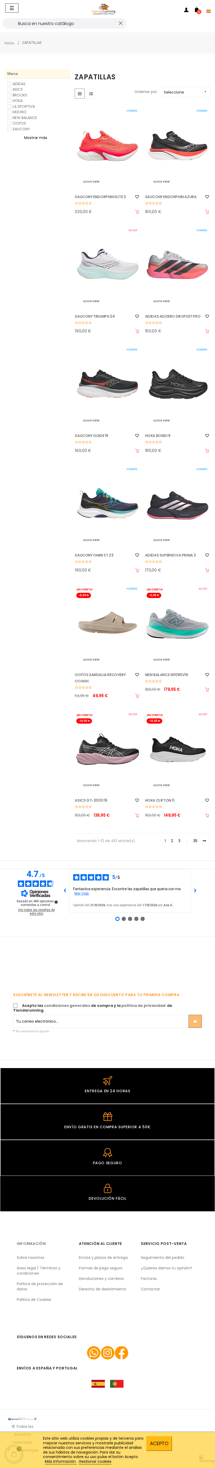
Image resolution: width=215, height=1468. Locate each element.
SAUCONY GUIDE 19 (91, 435)
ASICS (18, 89)
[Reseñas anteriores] (64, 891)
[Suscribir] (195, 1021)
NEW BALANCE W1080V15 (166, 674)
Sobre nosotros (30, 1257)
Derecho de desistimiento (102, 1289)
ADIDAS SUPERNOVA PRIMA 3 (170, 555)
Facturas (149, 1278)
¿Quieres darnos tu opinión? (166, 1268)
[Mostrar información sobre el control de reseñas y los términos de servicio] (56, 902)
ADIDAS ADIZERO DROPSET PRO (173, 316)
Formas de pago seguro (100, 1268)
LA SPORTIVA (24, 106)
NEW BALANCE (25, 117)
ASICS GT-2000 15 (91, 800)
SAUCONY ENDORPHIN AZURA (171, 196)
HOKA (18, 100)
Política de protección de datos (40, 1286)
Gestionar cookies (95, 1461)
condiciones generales (67, 1005)
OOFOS (19, 123)
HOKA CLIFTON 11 (159, 800)
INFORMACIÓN (31, 1243)
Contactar (150, 1289)
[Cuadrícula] (80, 94)
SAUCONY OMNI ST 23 (94, 555)
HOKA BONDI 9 (157, 435)
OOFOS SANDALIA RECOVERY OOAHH (100, 678)
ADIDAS (19, 83)
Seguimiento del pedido (162, 1257)
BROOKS (20, 95)
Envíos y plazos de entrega (103, 1257)
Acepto (159, 1443)
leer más (81, 893)
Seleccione (185, 92)
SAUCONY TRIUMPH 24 (95, 316)
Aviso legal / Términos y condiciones (38, 1270)
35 (195, 841)
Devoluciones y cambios (101, 1278)
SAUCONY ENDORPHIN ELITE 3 (100, 196)
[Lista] (91, 94)
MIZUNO (19, 112)
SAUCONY (21, 129)
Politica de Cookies (34, 1299)
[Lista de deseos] (137, 197)
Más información (61, 1461)
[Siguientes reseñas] (195, 891)
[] (137, 212)
